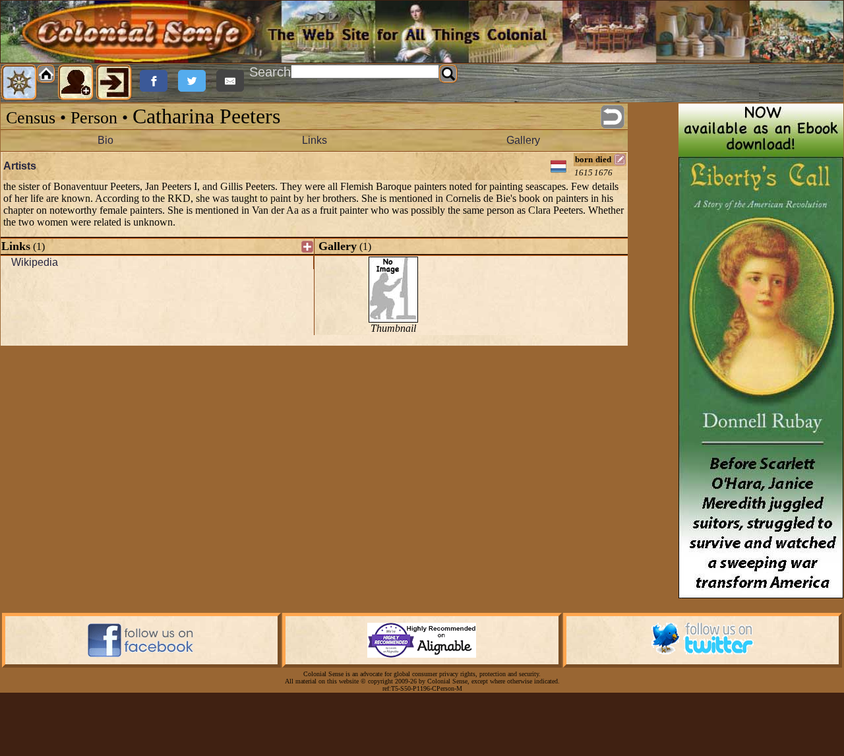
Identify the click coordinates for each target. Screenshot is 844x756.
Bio (105, 140)
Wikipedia (34, 262)
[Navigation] (19, 82)
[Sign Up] (76, 82)
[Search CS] (448, 74)
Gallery (523, 140)
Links (314, 140)
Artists (19, 166)
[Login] (114, 82)
